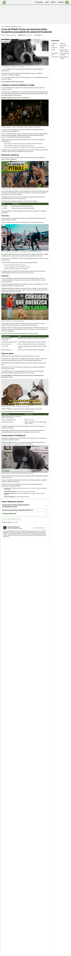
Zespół (53, 2)
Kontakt (61, 2)
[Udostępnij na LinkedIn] (20, 519)
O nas (47, 2)
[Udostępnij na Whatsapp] (17, 519)
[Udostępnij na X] (8, 519)
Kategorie (7, 26)
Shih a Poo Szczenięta (17, 81)
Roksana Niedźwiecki (10, 35)
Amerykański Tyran (16, 26)
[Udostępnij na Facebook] (5, 519)
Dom (3, 26)
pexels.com (7, 66)
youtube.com (8, 127)
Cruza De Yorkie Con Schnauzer (21, 97)
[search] (67, 2)
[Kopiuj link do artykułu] (2, 519)
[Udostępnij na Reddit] (11, 519)
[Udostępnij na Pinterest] (14, 519)
